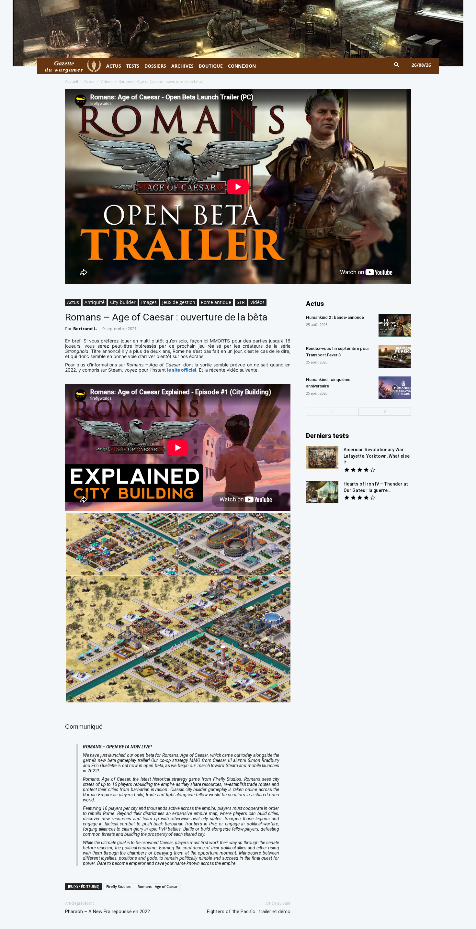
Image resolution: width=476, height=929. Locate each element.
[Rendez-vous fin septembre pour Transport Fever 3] (395, 356)
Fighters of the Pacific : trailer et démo (248, 911)
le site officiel (181, 370)
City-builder (123, 302)
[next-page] (384, 412)
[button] (397, 65)
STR (241, 302)
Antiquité (95, 302)
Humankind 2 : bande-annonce (335, 317)
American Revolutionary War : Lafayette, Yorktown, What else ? (377, 456)
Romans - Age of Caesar (158, 886)
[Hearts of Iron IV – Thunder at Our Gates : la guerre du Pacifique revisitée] (322, 492)
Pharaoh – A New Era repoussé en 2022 (107, 911)
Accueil (71, 81)
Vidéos (106, 81)
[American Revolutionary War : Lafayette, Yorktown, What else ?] (322, 457)
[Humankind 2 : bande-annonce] (395, 325)
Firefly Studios (118, 886)
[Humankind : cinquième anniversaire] (395, 387)
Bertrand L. (85, 328)
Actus (89, 81)
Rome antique (216, 302)
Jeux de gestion (178, 302)
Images (149, 302)
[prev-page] (332, 412)
